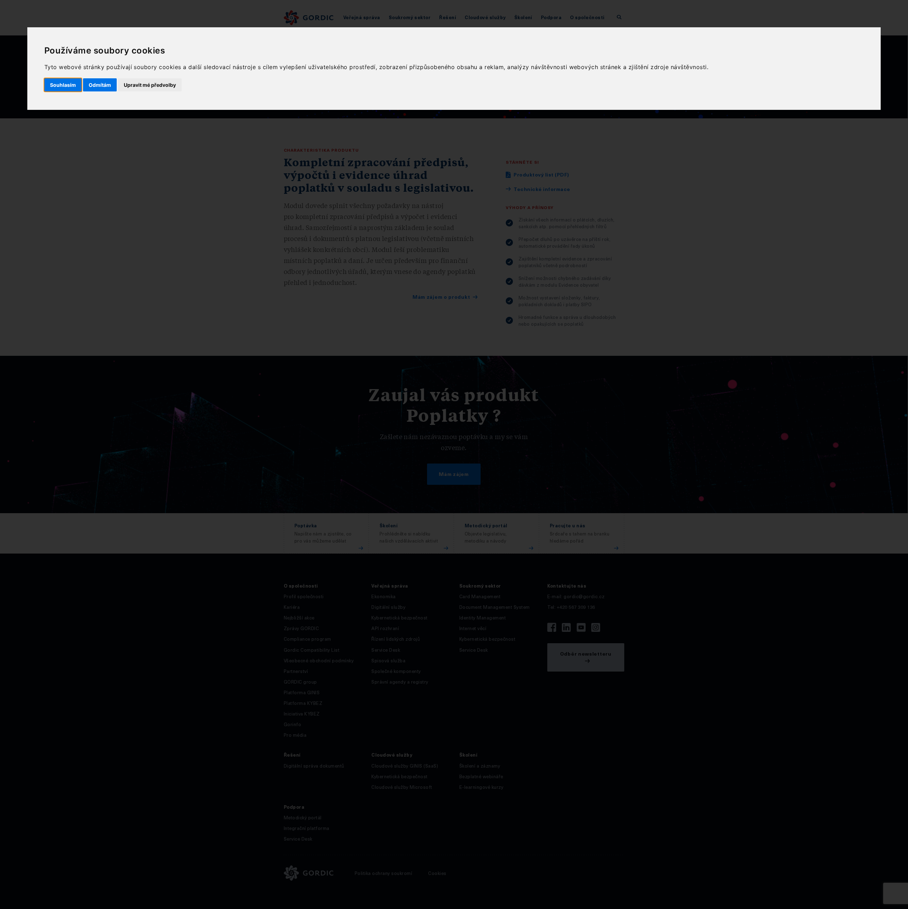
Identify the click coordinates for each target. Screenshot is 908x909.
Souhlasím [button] (63, 85)
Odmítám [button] (100, 85)
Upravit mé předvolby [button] (150, 85)
